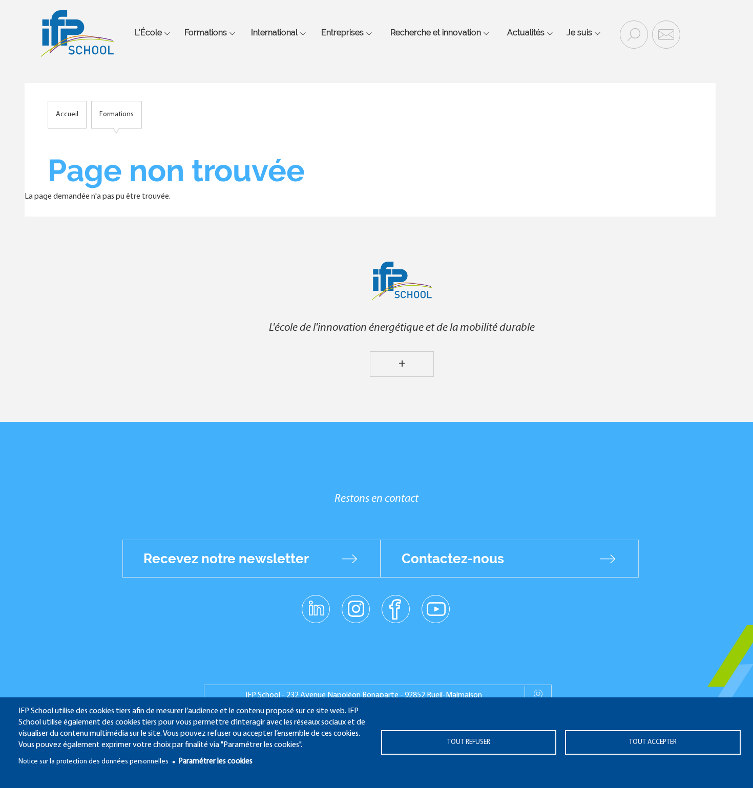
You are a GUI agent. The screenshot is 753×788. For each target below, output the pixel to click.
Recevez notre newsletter (226, 558)
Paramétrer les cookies (216, 761)
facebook (396, 608)
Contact (665, 34)
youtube (435, 608)
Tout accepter (653, 742)
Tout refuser (468, 742)
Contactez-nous (453, 558)
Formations (116, 114)
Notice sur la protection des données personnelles (93, 761)
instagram (355, 608)
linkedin (315, 603)
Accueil (67, 114)
